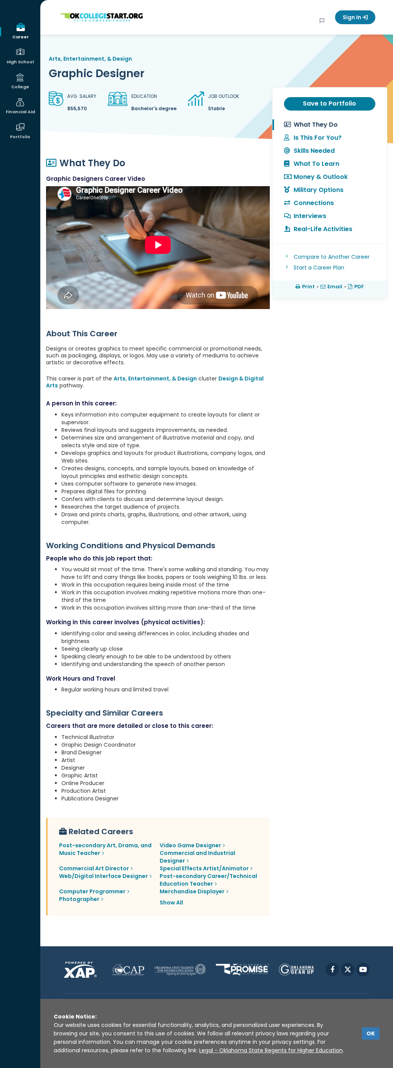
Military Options (318, 189)
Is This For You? (318, 137)
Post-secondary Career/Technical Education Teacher (208, 880)
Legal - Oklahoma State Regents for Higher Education (271, 1050)
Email (334, 286)
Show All (171, 902)
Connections (314, 202)
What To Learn (316, 163)
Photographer (79, 899)
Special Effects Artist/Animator (204, 868)
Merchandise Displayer (192, 891)
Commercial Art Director (94, 868)
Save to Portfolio (329, 103)
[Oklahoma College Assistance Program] (128, 969)
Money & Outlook (321, 176)
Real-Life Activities (323, 229)
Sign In (352, 17)
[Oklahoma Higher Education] (180, 969)
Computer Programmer (92, 891)
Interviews (310, 216)
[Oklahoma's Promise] (242, 969)
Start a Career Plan (319, 267)
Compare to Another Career (332, 257)
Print (308, 286)
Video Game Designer (190, 845)
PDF (359, 286)
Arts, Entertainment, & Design (90, 59)
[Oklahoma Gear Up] (296, 969)
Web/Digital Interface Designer (103, 876)
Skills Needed (314, 150)
